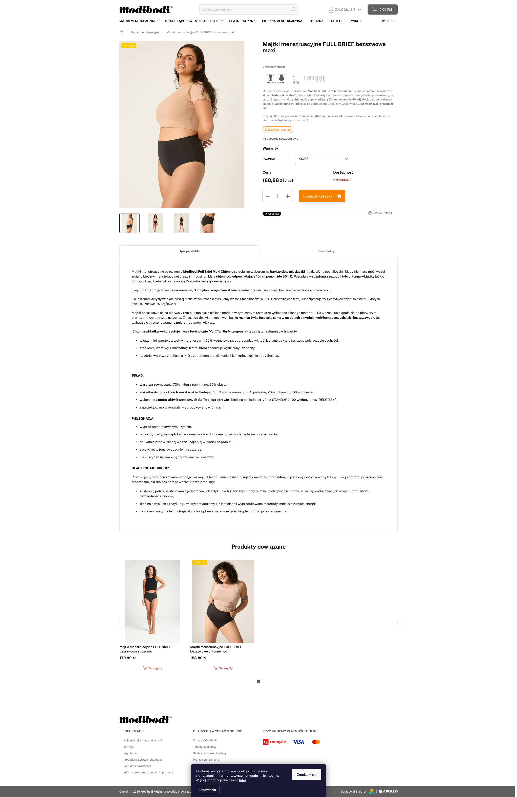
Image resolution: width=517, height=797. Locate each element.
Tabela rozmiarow (204, 746)
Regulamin (130, 753)
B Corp (332, 477)
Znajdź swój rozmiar (278, 129)
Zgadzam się (306, 775)
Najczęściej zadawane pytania (143, 740)
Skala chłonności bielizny (209, 753)
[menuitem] (140, 21)
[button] (258, 681)
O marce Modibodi (205, 740)
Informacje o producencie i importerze (148, 772)
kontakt (128, 746)
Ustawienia (207, 790)
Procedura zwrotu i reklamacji (143, 759)
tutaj (242, 780)
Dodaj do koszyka (317, 196)
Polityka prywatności (137, 765)
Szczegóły (155, 668)
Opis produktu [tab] (189, 251)
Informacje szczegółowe (280, 138)
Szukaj (293, 9)
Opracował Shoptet (353, 791)
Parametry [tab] (326, 251)
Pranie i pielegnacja (206, 759)
